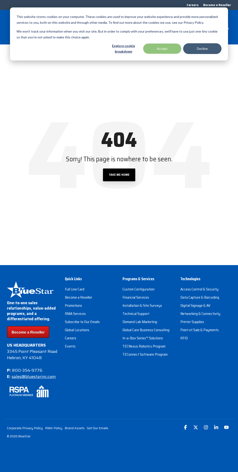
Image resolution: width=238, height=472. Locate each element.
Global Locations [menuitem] (77, 330)
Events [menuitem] (70, 346)
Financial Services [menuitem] (135, 297)
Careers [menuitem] (192, 5)
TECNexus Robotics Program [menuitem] (143, 346)
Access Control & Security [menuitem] (199, 289)
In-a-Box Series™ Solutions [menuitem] (142, 338)
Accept (162, 49)
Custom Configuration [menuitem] (138, 289)
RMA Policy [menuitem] (53, 428)
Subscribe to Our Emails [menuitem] (82, 322)
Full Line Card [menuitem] (74, 289)
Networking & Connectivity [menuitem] (200, 314)
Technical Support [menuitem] (135, 314)
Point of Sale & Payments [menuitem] (199, 330)
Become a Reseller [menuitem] (217, 5)
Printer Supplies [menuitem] (192, 322)
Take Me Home (119, 174)
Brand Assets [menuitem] (75, 428)
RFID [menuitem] (184, 338)
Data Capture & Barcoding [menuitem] (199, 297)
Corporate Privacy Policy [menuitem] (25, 428)
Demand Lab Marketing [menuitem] (139, 322)
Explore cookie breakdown (123, 49)
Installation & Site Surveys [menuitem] (142, 305)
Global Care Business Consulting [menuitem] (145, 330)
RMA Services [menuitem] (75, 314)
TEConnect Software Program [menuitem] (145, 354)
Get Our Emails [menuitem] (97, 428)
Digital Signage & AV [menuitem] (195, 305)
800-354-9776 (27, 370)
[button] (186, 428)
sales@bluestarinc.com (34, 376)
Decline (202, 49)
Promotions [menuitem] (73, 305)
